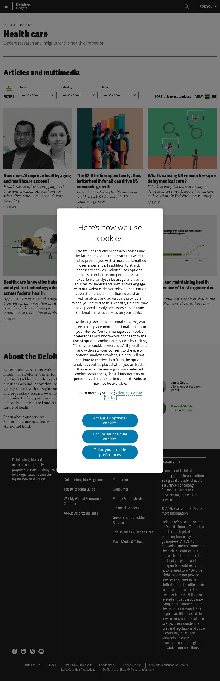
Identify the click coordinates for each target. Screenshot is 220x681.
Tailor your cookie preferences (110, 452)
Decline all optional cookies (110, 436)
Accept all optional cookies (110, 420)
